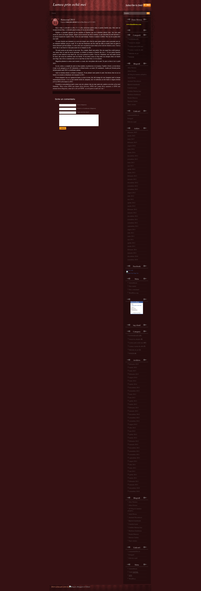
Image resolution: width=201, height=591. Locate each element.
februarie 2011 (132, 249)
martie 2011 (131, 246)
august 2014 (132, 146)
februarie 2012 (132, 209)
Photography (134, 310)
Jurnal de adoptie (134, 43)
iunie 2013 (131, 162)
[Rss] (138, 9)
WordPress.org (133, 293)
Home (54, 13)
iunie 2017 (131, 139)
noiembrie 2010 (133, 260)
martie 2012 (131, 206)
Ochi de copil (132, 122)
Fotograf (130, 118)
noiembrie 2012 (133, 186)
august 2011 (132, 229)
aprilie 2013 (131, 169)
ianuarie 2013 (132, 179)
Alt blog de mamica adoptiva (137, 74)
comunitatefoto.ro (133, 115)
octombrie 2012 (133, 189)
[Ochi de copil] (127, 272)
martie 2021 (131, 136)
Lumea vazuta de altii (136, 50)
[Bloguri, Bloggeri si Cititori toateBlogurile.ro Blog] (79, 587)
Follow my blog (136, 312)
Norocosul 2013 (68, 19)
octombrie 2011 (133, 223)
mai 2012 (131, 199)
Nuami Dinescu (133, 98)
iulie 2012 (131, 196)
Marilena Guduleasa (134, 94)
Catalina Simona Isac (134, 91)
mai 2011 (131, 239)
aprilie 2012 (131, 203)
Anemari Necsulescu (134, 81)
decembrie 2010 (133, 256)
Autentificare (133, 283)
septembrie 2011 (133, 226)
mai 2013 (131, 166)
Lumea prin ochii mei (69, 4)
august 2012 (132, 193)
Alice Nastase (132, 68)
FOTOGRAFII (133, 39)
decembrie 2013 (133, 156)
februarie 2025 (132, 132)
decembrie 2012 (133, 182)
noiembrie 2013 (133, 159)
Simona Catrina (133, 101)
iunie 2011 (131, 236)
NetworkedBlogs (135, 302)
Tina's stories (132, 104)
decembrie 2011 (133, 216)
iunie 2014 (131, 149)
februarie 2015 (132, 142)
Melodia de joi (134, 53)
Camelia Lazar (132, 88)
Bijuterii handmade (134, 84)
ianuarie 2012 (132, 213)
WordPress (132, 579)
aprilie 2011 (131, 243)
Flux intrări (132, 286)
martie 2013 (131, 172)
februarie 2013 (132, 176)
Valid (133, 572)
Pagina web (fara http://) (83, 112)
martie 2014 (131, 152)
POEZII (131, 57)
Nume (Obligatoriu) (82, 104)
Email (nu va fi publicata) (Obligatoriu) (86, 108)
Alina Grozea (132, 71)
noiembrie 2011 (133, 219)
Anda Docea (132, 78)
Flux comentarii (134, 289)
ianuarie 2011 (132, 253)
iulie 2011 (131, 233)
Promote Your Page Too (132, 273)
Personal (133, 308)
